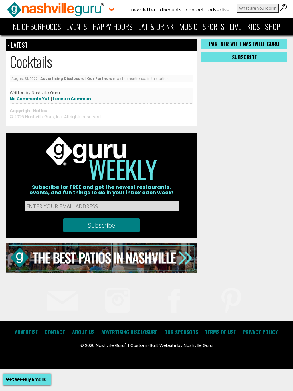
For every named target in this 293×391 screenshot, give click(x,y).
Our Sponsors (181, 332)
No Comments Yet (30, 99)
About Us (83, 332)
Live (235, 26)
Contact (195, 10)
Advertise (218, 10)
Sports (213, 26)
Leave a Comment (73, 99)
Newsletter (143, 10)
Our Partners (99, 78)
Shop (272, 26)
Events (76, 26)
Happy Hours (112, 26)
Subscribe (244, 57)
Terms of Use (220, 332)
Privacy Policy (260, 332)
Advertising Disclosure (62, 78)
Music (188, 26)
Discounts (170, 10)
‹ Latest (18, 44)
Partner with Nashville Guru (244, 44)
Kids (253, 26)
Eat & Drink (156, 26)
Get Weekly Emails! (27, 379)
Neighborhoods (37, 26)
